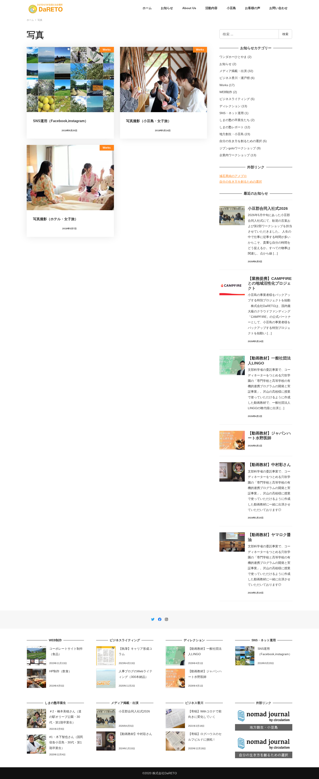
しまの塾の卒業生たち (234, 120)
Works (223, 85)
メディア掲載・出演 (233, 71)
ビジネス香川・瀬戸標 (234, 78)
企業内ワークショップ (234, 155)
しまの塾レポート (231, 127)
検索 (285, 34)
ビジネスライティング (234, 99)
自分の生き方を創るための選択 (240, 141)
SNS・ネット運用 (231, 113)
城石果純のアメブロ (233, 176)
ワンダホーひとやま (233, 57)
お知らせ (225, 64)
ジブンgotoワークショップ (237, 148)
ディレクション (230, 106)
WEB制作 (225, 92)
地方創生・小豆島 (231, 134)
